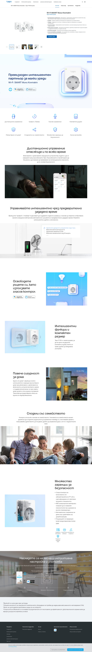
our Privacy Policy (12, 646)
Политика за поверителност (76, 629)
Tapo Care (9, 641)
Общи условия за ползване (75, 631)
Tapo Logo (9, 2)
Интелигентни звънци (11, 631)
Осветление (9, 636)
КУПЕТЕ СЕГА (51, 36)
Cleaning (8, 634)
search (82, 1)
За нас (39, 629)
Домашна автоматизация (12, 638)
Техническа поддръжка (27, 629)
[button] (41, 47)
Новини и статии (42, 631)
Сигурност (9, 629)
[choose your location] (84, 1)
